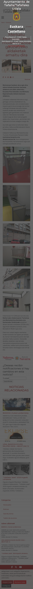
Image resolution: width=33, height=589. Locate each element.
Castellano (16, 31)
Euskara (16, 26)
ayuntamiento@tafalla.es (16, 46)
